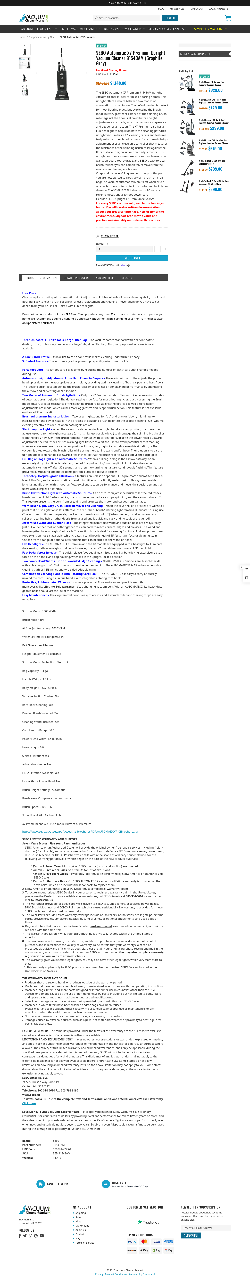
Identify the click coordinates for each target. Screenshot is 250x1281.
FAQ (77, 1238)
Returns (80, 1217)
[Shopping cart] (228, 18)
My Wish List (178, 8)
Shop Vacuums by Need (42, 37)
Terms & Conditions (116, 1274)
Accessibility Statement (142, 1274)
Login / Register (219, 8)
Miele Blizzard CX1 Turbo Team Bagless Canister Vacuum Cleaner (214, 101)
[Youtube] (42, 1236)
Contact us (81, 1234)
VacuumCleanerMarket (33, 18)
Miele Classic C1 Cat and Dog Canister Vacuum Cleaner (211, 83)
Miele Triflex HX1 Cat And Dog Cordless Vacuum (212, 162)
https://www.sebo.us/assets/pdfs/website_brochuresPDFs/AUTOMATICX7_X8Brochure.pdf (80, 831)
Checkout (197, 8)
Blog (161, 8)
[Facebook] (20, 1236)
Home (22, 37)
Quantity (102, 243)
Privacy (99, 1274)
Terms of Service (84, 1242)
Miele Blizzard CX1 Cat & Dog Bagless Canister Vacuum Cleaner (214, 121)
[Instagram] (30, 1236)
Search (170, 18)
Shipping (80, 1212)
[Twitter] (25, 1236)
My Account (82, 1225)
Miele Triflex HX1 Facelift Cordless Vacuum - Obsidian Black (214, 183)
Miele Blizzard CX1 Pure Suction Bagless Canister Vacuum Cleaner (214, 142)
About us (80, 1229)
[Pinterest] (36, 1236)
